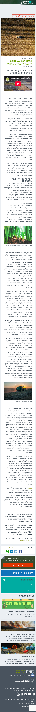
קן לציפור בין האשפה (28, 656)
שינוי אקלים (29, 590)
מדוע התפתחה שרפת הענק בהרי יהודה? (23, 634)
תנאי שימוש (31, 703)
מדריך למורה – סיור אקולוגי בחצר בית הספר (22, 612)
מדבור (31, 587)
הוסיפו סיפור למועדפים (22, 573)
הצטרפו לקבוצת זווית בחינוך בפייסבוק (20, 675)
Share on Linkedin (11, 551)
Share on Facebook (20, 551)
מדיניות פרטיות (23, 703)
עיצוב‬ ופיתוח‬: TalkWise (28, 706)
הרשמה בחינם (18, 565)
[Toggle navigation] (2, 2)
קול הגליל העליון (25, 541)
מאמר (30, 488)
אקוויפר (31, 584)
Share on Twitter (15, 551)
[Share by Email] (9, 548)
